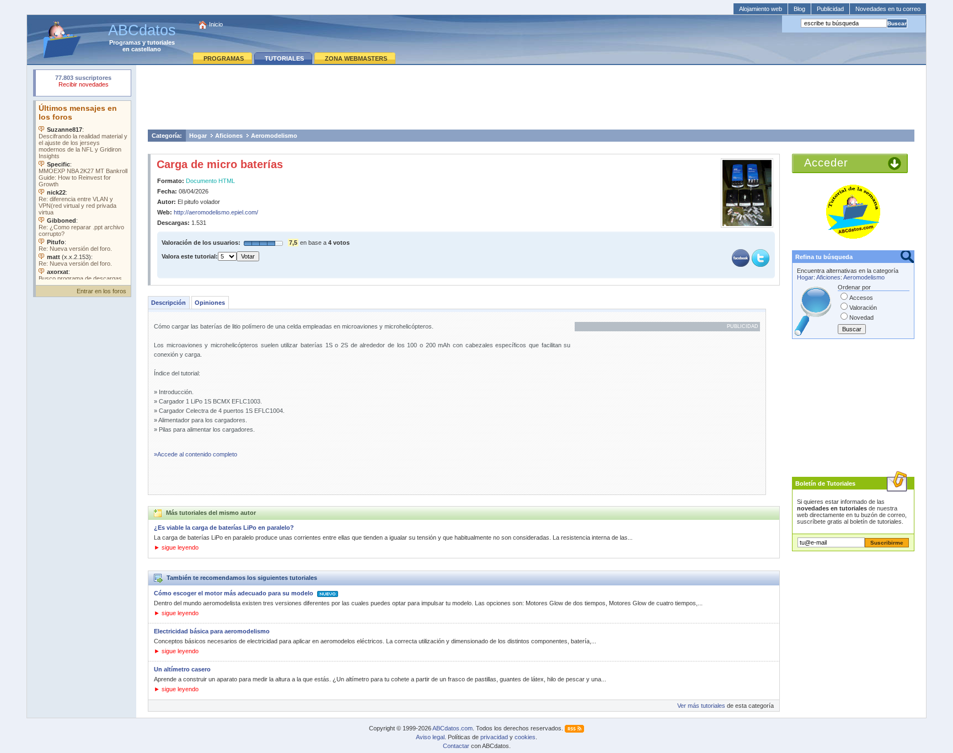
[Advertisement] (531, 97)
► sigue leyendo (176, 547)
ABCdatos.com (452, 728)
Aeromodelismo (274, 135)
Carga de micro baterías (220, 164)
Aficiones (229, 135)
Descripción (168, 302)
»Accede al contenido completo (195, 454)
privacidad (494, 737)
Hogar (198, 135)
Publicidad (830, 9)
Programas (125, 42)
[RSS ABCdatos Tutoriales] (574, 728)
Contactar (456, 746)
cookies (525, 737)
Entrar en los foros (101, 291)
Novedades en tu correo (887, 9)
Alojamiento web (760, 9)
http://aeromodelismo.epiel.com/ (216, 212)
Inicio (216, 24)
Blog (799, 9)
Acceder (826, 163)
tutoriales (161, 42)
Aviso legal (430, 737)
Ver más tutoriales (701, 705)
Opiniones (210, 302)
